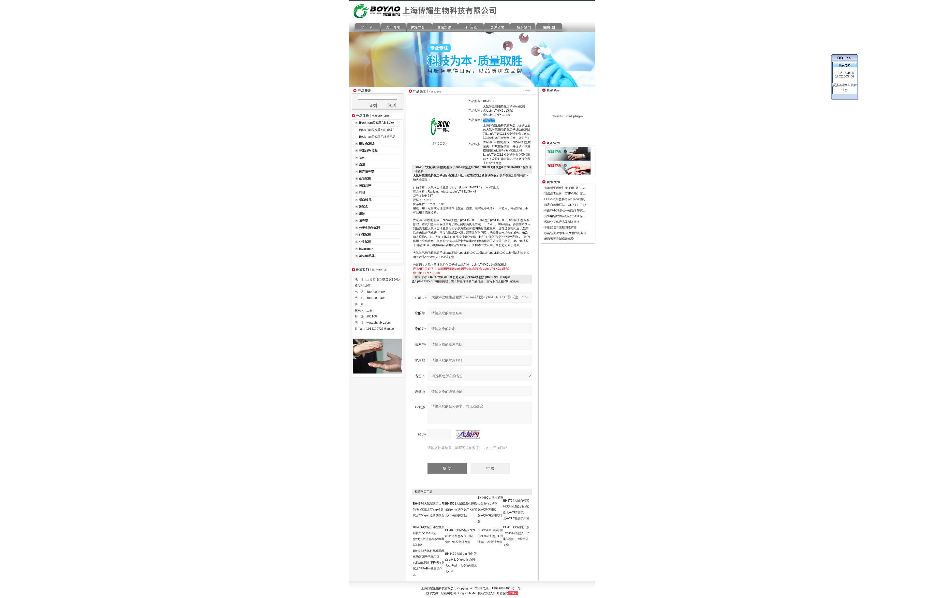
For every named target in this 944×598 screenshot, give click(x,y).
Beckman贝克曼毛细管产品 (377, 136)
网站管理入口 (487, 593)
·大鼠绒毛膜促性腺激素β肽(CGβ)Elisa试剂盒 (572, 188)
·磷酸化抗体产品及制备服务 (561, 222)
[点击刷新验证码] (468, 434)
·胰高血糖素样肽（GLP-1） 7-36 (564, 205)
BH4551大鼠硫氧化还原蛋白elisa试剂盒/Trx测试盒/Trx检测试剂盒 (461, 509)
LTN (492, 268)
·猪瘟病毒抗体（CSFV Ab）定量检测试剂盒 (572, 193)
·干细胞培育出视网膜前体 (560, 227)
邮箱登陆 (502, 593)
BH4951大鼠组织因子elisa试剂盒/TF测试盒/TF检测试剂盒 (490, 536)
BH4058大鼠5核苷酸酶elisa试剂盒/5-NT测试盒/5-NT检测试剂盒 (460, 536)
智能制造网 (448, 593)
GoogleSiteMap (467, 593)
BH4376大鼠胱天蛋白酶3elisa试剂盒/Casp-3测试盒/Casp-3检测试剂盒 (429, 509)
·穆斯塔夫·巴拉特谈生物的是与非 (565, 233)
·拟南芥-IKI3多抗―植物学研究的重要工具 (570, 210)
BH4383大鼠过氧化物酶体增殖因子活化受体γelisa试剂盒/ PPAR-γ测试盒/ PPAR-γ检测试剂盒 (429, 562)
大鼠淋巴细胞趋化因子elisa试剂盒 (459, 268)
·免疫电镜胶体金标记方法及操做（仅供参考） (573, 216)
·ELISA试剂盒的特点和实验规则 (564, 199)
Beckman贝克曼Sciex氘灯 (376, 130)
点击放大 (442, 143)
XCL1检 (434, 273)
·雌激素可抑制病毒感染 (558, 238)
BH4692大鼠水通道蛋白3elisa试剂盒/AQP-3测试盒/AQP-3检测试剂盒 (490, 509)
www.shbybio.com (379, 322)
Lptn (486, 268)
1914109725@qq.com (381, 328)
